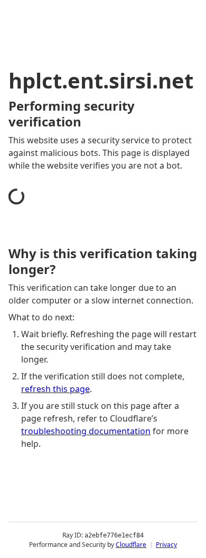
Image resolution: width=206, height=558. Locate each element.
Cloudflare (131, 544)
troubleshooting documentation (86, 431)
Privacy (166, 544)
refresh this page (55, 389)
